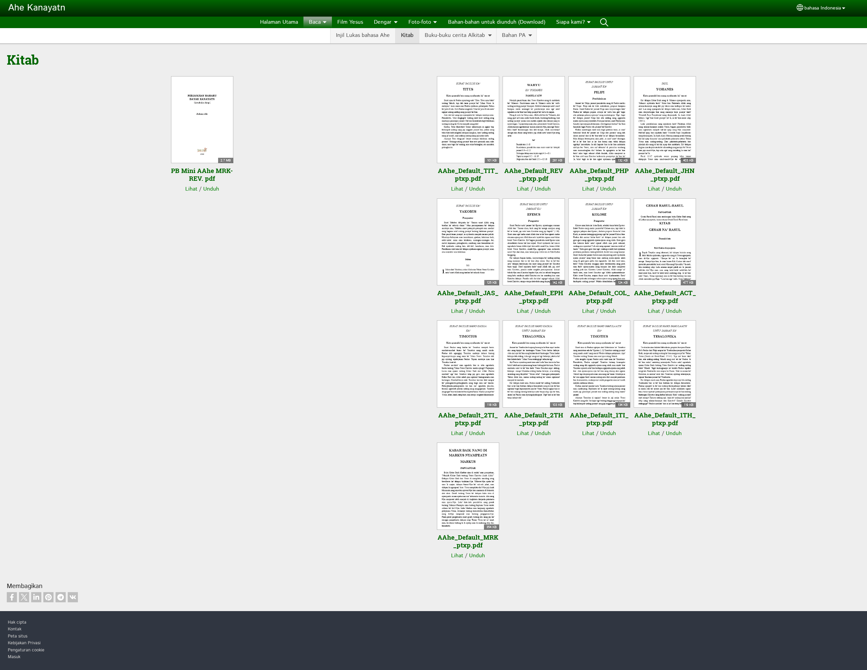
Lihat (191, 189)
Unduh (211, 189)
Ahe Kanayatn (36, 8)
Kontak (14, 629)
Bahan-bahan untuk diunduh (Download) (496, 22)
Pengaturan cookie (26, 650)
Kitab (407, 35)
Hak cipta (17, 622)
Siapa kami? (570, 22)
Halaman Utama (279, 22)
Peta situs (17, 636)
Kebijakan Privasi (24, 643)
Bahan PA (514, 35)
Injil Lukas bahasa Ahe (363, 35)
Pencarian (604, 22)
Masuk (14, 657)
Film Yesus (350, 22)
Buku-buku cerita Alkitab (455, 35)
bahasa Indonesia (822, 8)
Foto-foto (419, 22)
